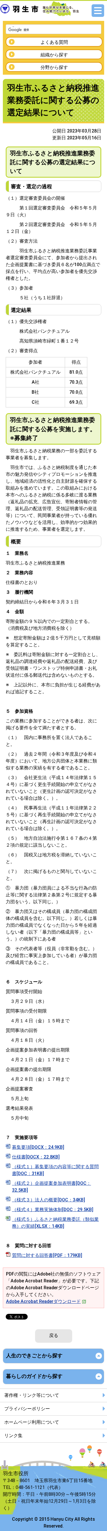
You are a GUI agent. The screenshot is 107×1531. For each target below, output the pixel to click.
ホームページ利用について (31, 1422)
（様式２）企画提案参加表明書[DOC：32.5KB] (51, 1187)
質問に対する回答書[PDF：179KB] (47, 1255)
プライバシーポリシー (27, 1408)
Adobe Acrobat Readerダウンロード (43, 1301)
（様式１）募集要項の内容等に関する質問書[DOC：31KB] (55, 1170)
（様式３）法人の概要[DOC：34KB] (48, 1200)
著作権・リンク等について (31, 1395)
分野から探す (54, 67)
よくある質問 (54, 42)
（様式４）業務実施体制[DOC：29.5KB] (52, 1209)
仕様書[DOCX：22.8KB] (36, 1157)
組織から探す (54, 55)
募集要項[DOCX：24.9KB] (38, 1147)
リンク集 (13, 1435)
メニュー (98, 10)
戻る (53, 1335)
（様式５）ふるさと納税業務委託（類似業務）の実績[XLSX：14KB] (55, 1223)
